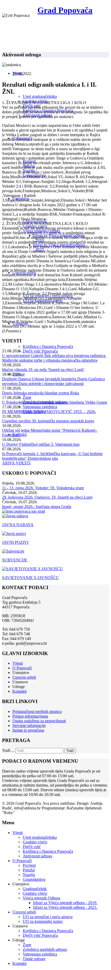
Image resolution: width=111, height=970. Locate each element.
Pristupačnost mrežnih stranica (37, 711)
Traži (70, 751)
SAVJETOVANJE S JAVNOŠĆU (30, 577)
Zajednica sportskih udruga (45, 949)
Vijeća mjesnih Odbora (41, 898)
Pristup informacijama (30, 716)
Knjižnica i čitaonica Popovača (48, 346)
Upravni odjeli (24, 677)
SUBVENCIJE (14, 560)
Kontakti (19, 691)
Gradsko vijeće (35, 842)
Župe (27, 397)
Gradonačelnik (35, 888)
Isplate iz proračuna (28, 730)
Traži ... (8, 750)
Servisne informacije (29, 725)
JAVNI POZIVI (15, 542)
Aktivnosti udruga (37, 856)
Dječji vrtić (32, 846)
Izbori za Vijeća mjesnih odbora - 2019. (65, 902)
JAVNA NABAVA (18, 524)
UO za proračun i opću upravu (48, 916)
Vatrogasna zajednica (40, 406)
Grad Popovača (64, 10)
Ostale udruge (34, 959)
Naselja (29, 874)
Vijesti (17, 663)
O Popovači (22, 668)
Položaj (29, 870)
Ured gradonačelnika (40, 96)
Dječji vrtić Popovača (40, 351)
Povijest (29, 865)
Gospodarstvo (34, 879)
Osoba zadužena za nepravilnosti (39, 721)
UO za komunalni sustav (43, 921)
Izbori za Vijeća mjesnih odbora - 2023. (65, 907)
